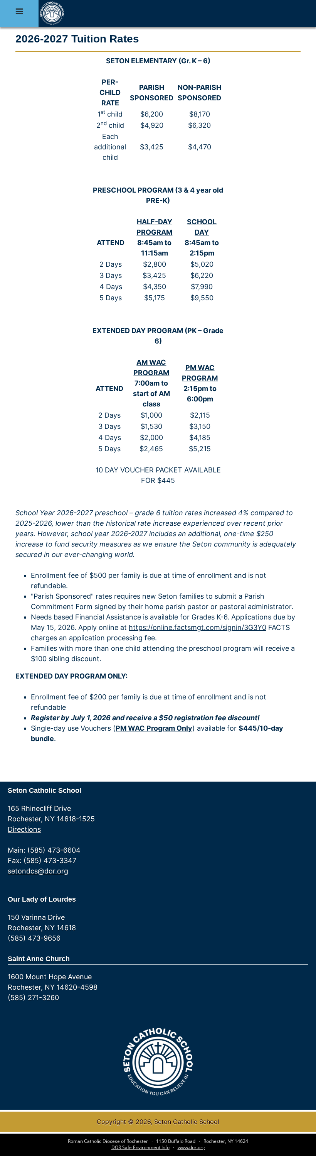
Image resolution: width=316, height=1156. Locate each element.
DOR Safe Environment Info (140, 1147)
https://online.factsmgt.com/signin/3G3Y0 (197, 627)
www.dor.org (191, 1147)
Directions (24, 829)
